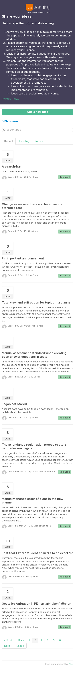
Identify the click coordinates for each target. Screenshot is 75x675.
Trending (23, 141)
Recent (8, 141)
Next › (8, 645)
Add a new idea (37, 111)
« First (8, 640)
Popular (39, 141)
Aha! (71, 664)
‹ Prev (20, 640)
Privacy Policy (10, 99)
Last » (20, 645)
